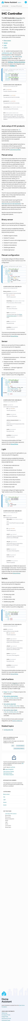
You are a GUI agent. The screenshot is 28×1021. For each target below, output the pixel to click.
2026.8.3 (19, 2)
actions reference (17, 720)
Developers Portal (6, 1014)
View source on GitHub (8, 771)
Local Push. (12, 767)
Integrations (7, 10)
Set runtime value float (10, 704)
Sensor (6, 43)
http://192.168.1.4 (13, 77)
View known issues (7, 773)
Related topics (8, 827)
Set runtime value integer (10, 710)
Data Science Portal (6, 1018)
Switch (5, 47)
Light (5, 45)
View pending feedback (19, 748)
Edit (13, 745)
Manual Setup (14, 336)
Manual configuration (9, 818)
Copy (24, 69)
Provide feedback (20, 745)
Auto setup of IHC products (10, 813)
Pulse (5, 692)
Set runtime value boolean (11, 696)
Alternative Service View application (11, 203)
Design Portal (5, 1016)
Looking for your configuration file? (10, 86)
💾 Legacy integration (8, 769)
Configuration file (8, 729)
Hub (4, 797)
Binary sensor (7, 40)
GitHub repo (4, 1013)
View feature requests (8, 774)
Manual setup (8, 815)
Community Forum (6, 1020)
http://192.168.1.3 (13, 73)
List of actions (8, 825)
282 (23, 763)
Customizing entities (15, 149)
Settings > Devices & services (16, 62)
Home (3, 10)
